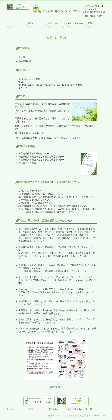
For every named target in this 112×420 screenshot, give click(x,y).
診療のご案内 (53, 23)
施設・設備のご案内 (75, 23)
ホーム (10, 23)
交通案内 (91, 23)
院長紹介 (31, 23)
